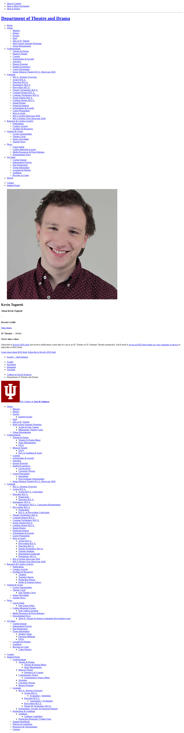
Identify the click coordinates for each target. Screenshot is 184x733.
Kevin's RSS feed (21, 344)
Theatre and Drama (35, 18)
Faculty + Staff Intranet (17, 357)
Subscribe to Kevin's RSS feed (42, 352)
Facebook (11, 364)
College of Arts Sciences (19, 374)
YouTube (11, 369)
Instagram (11, 367)
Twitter (10, 362)
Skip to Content (14, 3)
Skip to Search (13, 8)
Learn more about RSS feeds (14, 352)
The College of (34, 401)
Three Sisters (6, 328)
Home (10, 25)
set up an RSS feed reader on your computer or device (153, 344)
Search (10, 178)
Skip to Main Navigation (18, 6)
